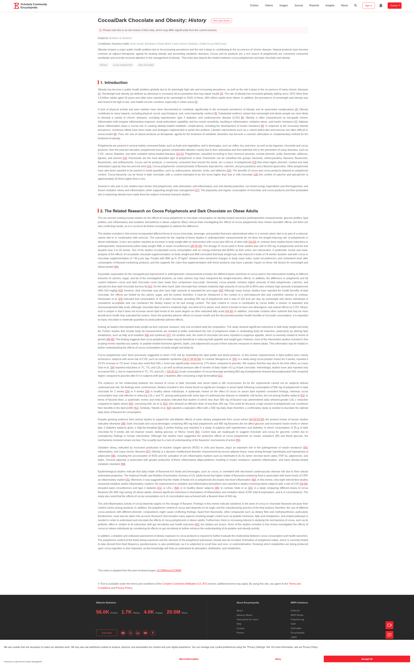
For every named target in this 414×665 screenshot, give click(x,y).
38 (123, 423)
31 (127, 479)
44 (227, 311)
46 (146, 335)
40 (116, 266)
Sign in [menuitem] (368, 5)
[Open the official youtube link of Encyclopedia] (145, 633)
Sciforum (295, 610)
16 (255, 174)
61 (197, 524)
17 (197, 190)
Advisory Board (244, 615)
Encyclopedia (297, 632)
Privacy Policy (124, 588)
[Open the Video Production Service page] (389, 625)
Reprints (314, 5)
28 (192, 246)
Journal (298, 5)
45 (230, 311)
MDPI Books (297, 615)
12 (124, 158)
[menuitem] (380, 5)
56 (305, 447)
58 (113, 455)
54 (258, 419)
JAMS (294, 637)
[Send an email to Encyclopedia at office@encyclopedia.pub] (123, 633)
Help (239, 623)
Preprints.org (297, 619)
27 (188, 359)
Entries (254, 5)
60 (253, 479)
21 (176, 371)
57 (148, 451)
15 (229, 170)
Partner (240, 632)
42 (120, 290)
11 (181, 154)
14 (149, 166)
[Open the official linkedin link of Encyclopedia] (138, 633)
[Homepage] (16, 6)
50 (198, 359)
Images (283, 5)
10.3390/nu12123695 (169, 570)
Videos (269, 5)
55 (262, 419)
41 (149, 286)
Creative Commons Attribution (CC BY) (184, 583)
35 (196, 246)
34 (191, 359)
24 (120, 299)
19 (250, 241)
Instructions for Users (247, 619)
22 (250, 488)
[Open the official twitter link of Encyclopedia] (130, 633)
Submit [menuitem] (394, 5)
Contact (241, 628)
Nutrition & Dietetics (120, 38)
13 (254, 162)
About (344, 5)
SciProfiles (296, 628)
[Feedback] (389, 635)
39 (199, 246)
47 (168, 335)
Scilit (293, 623)
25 (127, 391)
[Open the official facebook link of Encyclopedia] (152, 633)
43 (220, 290)
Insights (330, 5)
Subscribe (107, 633)
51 (302, 395)
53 (254, 419)
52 (130, 403)
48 (108, 339)
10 (178, 154)
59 (123, 464)
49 (112, 339)
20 (254, 241)
